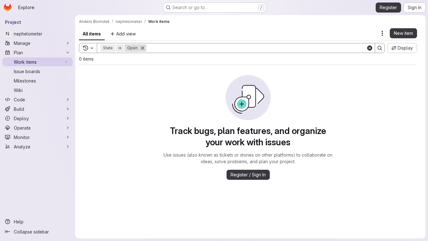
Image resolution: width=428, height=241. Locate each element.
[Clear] (369, 48)
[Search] (380, 48)
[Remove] (142, 48)
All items (92, 33)
